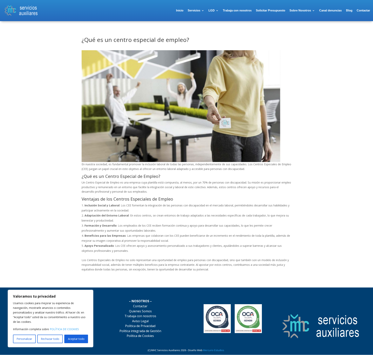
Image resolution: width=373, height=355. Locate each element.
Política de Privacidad (140, 326)
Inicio (179, 10)
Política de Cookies (140, 336)
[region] (50, 318)
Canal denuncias (330, 10)
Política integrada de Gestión (140, 331)
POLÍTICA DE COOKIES (64, 329)
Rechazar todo (50, 339)
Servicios (194, 10)
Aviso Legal (140, 321)
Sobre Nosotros (300, 10)
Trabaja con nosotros (237, 10)
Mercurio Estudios (214, 350)
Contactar (363, 10)
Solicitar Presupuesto (270, 10)
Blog (349, 10)
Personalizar (24, 339)
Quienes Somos (140, 311)
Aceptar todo (76, 339)
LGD (211, 10)
